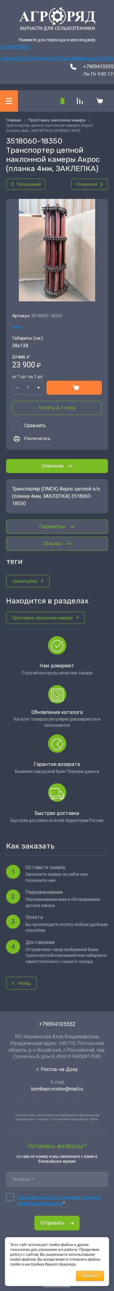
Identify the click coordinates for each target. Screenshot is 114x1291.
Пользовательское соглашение (49, 1197)
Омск (17, 327)
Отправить (52, 1223)
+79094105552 (57, 1024)
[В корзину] (74, 388)
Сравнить (35, 425)
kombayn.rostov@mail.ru (57, 1089)
